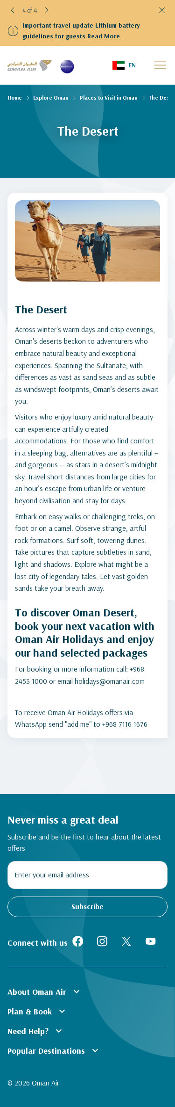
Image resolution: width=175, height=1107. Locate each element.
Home (14, 97)
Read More (103, 36)
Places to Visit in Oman (109, 97)
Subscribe (87, 906)
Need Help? (35, 1030)
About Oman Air (44, 991)
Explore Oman (51, 97)
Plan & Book (37, 1011)
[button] (13, 10)
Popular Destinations (54, 1050)
